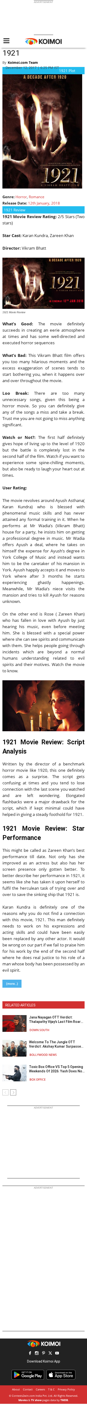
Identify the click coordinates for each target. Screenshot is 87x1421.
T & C (51, 1389)
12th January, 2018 (44, 203)
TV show (36, 1400)
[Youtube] (57, 1353)
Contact (28, 1389)
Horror (21, 196)
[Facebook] (30, 1353)
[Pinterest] (43, 1353)
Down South (39, 1030)
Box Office (37, 1079)
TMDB (64, 1400)
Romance (36, 196)
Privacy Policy (66, 1389)
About (16, 1389)
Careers (40, 1389)
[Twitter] (50, 1353)
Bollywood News (43, 1055)
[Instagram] (37, 1353)
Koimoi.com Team (23, 62)
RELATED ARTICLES (20, 1005)
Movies (23, 1400)
